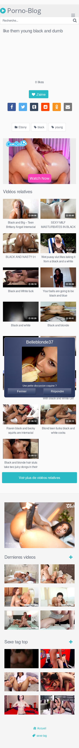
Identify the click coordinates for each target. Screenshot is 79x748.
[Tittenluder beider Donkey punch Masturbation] (57, 620)
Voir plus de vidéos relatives (39, 477)
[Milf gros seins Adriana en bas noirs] (57, 705)
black (40, 127)
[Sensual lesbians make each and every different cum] (21, 597)
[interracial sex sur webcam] (57, 658)
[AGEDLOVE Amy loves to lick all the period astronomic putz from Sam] (57, 574)
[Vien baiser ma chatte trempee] (21, 681)
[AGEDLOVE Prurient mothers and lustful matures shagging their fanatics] (21, 574)
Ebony (22, 127)
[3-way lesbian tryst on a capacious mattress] (21, 620)
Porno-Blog (23, 10)
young (59, 127)
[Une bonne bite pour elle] (21, 705)
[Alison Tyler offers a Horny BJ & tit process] (57, 597)
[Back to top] (73, 740)
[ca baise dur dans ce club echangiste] (57, 681)
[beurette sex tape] (21, 658)
